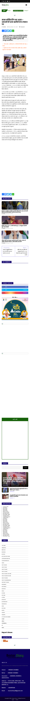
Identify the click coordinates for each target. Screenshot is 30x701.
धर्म (2, 625)
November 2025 (6, 515)
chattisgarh (4, 564)
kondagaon (4, 603)
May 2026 (5, 509)
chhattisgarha (5, 577)
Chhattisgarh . (5, 571)
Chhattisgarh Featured (6, 575)
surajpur (3, 614)
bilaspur (3, 554)
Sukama (3, 612)
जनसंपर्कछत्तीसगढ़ (4, 623)
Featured (22, 27)
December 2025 (6, 514)
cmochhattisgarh (5, 582)
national (4, 608)
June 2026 (5, 508)
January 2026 (6, 513)
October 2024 (6, 526)
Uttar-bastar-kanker (6, 616)
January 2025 (6, 524)
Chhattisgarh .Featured (11, 10)
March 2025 (5, 522)
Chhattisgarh (4, 569)
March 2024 (5, 533)
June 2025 (5, 519)
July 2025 (5, 518)
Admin (4, 640)
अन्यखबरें (3, 618)
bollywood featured (6, 556)
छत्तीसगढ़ (3, 621)
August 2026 (5, 506)
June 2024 (5, 530)
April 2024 (5, 532)
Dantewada (4, 586)
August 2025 (5, 517)
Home (17, 699)
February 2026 (6, 512)
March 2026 (5, 511)
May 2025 (5, 520)
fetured (3, 597)
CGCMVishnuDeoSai (5, 560)
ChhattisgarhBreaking (6, 580)
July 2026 (5, 507)
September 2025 (6, 516)
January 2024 (6, 535)
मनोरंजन (3, 627)
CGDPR (3, 562)
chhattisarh (4, 567)
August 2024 (5, 528)
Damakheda (4, 584)
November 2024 (6, 526)
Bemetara (4, 549)
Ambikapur (4, 547)
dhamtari (4, 588)
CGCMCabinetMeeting (6, 558)
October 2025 (6, 515)
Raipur (3, 610)
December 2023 (6, 536)
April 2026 (5, 510)
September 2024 (6, 527)
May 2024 (5, 531)
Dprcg (3, 590)
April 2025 (5, 521)
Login (13, 699)
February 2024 (6, 534)
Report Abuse (7, 632)
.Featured (4, 545)
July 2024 (5, 529)
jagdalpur (4, 599)
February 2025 (6, 523)
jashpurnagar (4, 601)
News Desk (5, 641)
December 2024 (6, 525)
